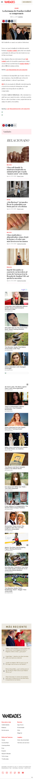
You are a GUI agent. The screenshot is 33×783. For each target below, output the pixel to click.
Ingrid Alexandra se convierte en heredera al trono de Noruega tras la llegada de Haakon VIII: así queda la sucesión (18, 274)
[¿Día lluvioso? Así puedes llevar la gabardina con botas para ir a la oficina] (18, 189)
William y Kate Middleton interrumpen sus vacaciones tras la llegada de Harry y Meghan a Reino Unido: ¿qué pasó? (18, 650)
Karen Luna (20, 176)
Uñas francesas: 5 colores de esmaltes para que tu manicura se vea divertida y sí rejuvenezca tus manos (17, 678)
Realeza (9, 267)
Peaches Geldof (12, 50)
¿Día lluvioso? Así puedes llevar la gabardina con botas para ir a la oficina (17, 204)
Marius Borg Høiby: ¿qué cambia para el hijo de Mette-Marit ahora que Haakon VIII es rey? (17, 670)
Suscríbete (27, 2)
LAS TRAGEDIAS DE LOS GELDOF (16, 70)
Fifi (3, 84)
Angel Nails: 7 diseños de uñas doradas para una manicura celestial (17, 657)
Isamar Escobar (21, 243)
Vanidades (20, 17)
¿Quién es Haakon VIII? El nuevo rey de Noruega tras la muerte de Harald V (17, 663)
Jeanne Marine (24, 63)
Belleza (9, 165)
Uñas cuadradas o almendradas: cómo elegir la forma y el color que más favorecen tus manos (18, 238)
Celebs (16, 8)
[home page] (9, 2)
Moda (8, 199)
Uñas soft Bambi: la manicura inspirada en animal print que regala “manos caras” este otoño (17, 170)
